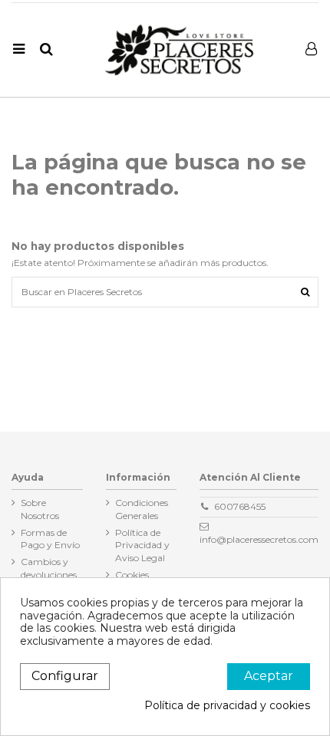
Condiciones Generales (141, 509)
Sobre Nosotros (40, 509)
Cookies (132, 574)
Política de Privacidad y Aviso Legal (142, 545)
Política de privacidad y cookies (227, 705)
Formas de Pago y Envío (50, 539)
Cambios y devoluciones (49, 568)
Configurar (64, 676)
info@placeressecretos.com (259, 539)
